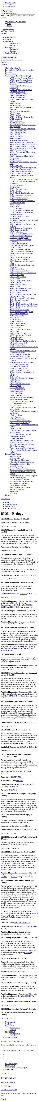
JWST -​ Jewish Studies (17, 323)
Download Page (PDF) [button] (9, 1090)
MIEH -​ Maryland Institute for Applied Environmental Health (23, 352)
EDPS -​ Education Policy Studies (21, 228)
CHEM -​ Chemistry (16, 185)
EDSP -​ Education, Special (19, 230)
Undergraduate (10, 37)
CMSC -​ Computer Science (19, 197)
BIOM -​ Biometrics (16, 136)
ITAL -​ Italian (14, 317)
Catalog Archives (11, 53)
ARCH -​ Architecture (17, 105)
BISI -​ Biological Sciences (19, 140)
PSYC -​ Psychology (16, 393)
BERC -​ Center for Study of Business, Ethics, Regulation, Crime (23, 130)
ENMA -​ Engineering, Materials (21, 249)
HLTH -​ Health (15, 308)
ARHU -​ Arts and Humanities (20, 111)
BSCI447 (28, 996)
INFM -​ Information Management (21, 312)
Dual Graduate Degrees (18, 478)
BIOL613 (23, 575)
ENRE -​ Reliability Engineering (20, 257)
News (9, 24)
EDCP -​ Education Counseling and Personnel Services (21, 213)
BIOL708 (23, 830)
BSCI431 (14, 607)
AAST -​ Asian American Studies (21, 80)
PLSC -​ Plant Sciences (17, 390)
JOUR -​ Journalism (16, 321)
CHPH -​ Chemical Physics (19, 189)
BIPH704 (17, 777)
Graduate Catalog (11, 504)
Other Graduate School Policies (20, 487)
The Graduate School (12, 68)
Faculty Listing (10, 74)
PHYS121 (23, 771)
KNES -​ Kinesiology (17, 325)
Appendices (14, 491)
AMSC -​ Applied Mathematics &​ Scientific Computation (21, 91)
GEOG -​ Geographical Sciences (21, 280)
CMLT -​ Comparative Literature (21, 195)
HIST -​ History (15, 302)
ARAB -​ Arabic (15, 103)
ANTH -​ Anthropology (17, 97)
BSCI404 (19, 781)
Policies (8, 454)
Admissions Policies (16, 456)
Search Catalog (6, 60)
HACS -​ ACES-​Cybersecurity (20, 290)
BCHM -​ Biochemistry (17, 123)
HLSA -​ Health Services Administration (23, 306)
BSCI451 (27, 648)
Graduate (8, 39)
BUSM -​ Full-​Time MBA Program (21, 171)
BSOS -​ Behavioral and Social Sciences (23, 148)
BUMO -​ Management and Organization (23, 168)
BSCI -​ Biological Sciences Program (22, 146)
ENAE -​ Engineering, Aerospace (21, 236)
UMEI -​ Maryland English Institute (21, 440)
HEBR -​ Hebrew (15, 292)
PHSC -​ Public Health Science (20, 384)
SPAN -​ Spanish (15, 417)
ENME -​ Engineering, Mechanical (21, 251)
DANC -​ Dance (15, 205)
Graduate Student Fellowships (20, 464)
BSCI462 (24, 696)
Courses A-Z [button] (9, 41)
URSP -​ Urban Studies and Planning (22, 444)
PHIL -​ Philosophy (16, 382)
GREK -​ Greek (15, 286)
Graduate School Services (18, 489)
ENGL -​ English (15, 247)
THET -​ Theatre (15, 428)
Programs (8, 72)
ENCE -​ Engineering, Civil (19, 238)
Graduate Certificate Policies (19, 479)
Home (7, 502)
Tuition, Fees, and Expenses (19, 460)
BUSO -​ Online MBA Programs (21, 173)
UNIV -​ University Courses (19, 442)
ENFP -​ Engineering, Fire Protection (22, 245)
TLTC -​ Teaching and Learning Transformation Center (20, 435)
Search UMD (5, 15)
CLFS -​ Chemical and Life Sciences (22, 193)
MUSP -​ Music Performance (19, 370)
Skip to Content (10, 3)
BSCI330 (14, 569)
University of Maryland (9, 13)
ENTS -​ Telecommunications (19, 271)
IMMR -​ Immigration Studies (19, 310)
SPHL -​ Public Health (17, 419)
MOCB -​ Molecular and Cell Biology (22, 362)
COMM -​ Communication (18, 199)
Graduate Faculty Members (19, 483)
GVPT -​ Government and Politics (21, 288)
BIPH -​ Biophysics (16, 138)
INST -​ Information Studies (19, 314)
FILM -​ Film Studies (17, 275)
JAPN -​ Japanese (15, 319)
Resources (13, 493)
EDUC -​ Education (16, 232)
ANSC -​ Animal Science (18, 96)
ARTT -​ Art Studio (16, 119)
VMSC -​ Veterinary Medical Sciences (22, 448)
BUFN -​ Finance (15, 160)
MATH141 (13, 696)
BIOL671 (23, 747)
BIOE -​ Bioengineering (18, 133)
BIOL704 (30, 784)
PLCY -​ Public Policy (17, 388)
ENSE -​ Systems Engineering (20, 259)
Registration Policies (17, 458)
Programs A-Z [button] (10, 47)
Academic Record (16, 466)
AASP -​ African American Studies (21, 78)
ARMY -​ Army (15, 113)
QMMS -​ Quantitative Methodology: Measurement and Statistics (22, 398)
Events (9, 26)
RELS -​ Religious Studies (18, 403)
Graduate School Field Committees (21, 481)
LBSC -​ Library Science (18, 333)
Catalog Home (10, 6)
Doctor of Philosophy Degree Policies (22, 470)
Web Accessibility (11, 1064)
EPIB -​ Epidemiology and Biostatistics (23, 273)
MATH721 (26, 923)
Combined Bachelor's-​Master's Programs (23, 476)
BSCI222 (33, 569)
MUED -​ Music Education (19, 366)
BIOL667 (23, 722)
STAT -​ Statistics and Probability (21, 421)
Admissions (11, 22)
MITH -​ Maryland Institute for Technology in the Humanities (20, 355)
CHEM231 (7, 648)
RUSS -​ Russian (15, 405)
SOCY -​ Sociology (16, 415)
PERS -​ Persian (15, 380)
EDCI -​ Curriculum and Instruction (21, 210)
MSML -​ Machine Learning (19, 364)
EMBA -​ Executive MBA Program (21, 234)
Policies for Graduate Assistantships (22, 462)
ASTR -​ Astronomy (16, 121)
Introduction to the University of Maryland (19, 70)
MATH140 (4, 696)
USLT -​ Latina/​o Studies (18, 446)
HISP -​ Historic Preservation (19, 300)
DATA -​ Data (14, 206)
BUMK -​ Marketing (16, 166)
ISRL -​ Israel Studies (17, 316)
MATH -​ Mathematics (17, 345)
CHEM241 (16, 648)
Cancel (3, 1099)
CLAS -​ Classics (15, 191)
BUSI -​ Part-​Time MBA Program (21, 169)
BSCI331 (4, 607)
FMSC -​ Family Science (18, 277)
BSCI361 (24, 977)
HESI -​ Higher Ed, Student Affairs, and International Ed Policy (23, 295)
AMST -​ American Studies (19, 94)
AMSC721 (18, 923)
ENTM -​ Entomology (17, 269)
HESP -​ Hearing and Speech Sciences (22, 298)
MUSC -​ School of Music (18, 368)
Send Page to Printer (8, 1082)
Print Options (5, 499)
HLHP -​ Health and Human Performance (24, 304)
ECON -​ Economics (16, 208)
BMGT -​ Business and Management (22, 142)
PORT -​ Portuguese (16, 391)
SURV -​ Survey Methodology (20, 423)
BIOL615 (23, 594)
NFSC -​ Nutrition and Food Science (22, 378)
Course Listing (10, 76)
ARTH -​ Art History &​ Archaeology (22, 117)
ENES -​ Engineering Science (19, 243)
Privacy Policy (10, 1066)
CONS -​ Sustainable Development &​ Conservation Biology (22, 202)
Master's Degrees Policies (18, 468)
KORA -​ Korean (15, 327)
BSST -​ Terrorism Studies (18, 150)
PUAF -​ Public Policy (17, 395)
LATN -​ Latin (14, 331)
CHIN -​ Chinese (15, 187)
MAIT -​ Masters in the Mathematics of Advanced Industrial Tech (23, 342)
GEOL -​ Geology (16, 282)
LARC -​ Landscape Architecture (21, 329)
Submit (4, 18)
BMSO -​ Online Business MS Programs (23, 144)
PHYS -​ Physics (15, 386)
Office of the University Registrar (16, 1068)
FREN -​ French (15, 279)
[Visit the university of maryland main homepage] (12, 1041)
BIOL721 (31, 926)
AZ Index (8, 5)
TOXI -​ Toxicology (16, 438)
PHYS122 (4, 773)
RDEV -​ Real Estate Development (21, 401)
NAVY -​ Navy (15, 376)
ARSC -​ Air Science (17, 115)
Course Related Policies (18, 485)
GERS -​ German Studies (18, 284)
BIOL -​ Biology (15, 134)
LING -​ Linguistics (16, 339)
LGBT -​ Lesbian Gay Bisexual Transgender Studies (20, 336)
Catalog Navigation (8, 58)
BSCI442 (14, 877)
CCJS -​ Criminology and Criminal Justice (24, 179)
